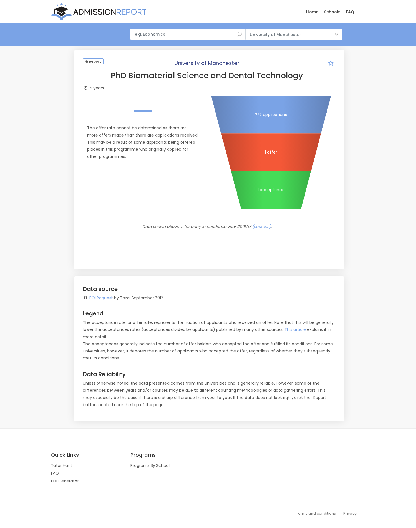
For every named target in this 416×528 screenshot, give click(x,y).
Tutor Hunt (61, 465)
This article (295, 329)
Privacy (350, 513)
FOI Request (101, 298)
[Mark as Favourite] (331, 64)
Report (94, 61)
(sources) (261, 226)
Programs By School (150, 465)
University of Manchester (207, 63)
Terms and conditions (316, 513)
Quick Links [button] (65, 455)
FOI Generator (65, 481)
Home (312, 12)
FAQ (350, 12)
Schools (332, 12)
